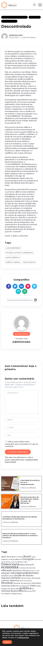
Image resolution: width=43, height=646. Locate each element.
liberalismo (28, 580)
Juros (22, 580)
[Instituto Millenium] (9, 5)
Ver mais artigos (21, 334)
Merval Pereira (22, 586)
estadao (4, 576)
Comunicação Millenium (28, 488)
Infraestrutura (26, 578)
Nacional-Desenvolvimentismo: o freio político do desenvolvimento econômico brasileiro (20, 536)
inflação (16, 578)
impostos (6, 578)
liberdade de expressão (22, 583)
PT (33, 589)
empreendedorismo (27, 573)
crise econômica (17, 562)
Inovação (36, 578)
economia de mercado (27, 568)
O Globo (32, 585)
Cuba (25, 562)
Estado (11, 576)
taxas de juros (29, 262)
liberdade (7, 582)
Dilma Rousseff (27, 565)
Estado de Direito (24, 575)
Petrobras (11, 589)
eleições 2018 (8, 573)
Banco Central (17, 557)
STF (34, 591)
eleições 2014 (35, 570)
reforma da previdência (13, 591)
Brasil (27, 556)
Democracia (10, 564)
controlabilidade (13, 248)
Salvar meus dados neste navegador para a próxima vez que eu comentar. (21, 444)
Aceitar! (7, 642)
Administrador (16, 35)
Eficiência (17, 570)
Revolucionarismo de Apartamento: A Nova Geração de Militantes (29, 500)
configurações (23, 638)
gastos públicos (13, 257)
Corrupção (28, 559)
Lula (13, 585)
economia (9, 567)
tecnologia (5, 593)
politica (25, 588)
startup (29, 591)
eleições (26, 571)
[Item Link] (10, 483)
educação (6, 570)
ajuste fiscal (6, 557)
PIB (17, 589)
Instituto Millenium (10, 580)
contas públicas (15, 559)
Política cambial (13, 262)
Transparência (16, 593)
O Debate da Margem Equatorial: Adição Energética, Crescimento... (20, 518)
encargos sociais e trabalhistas (19, 252)
